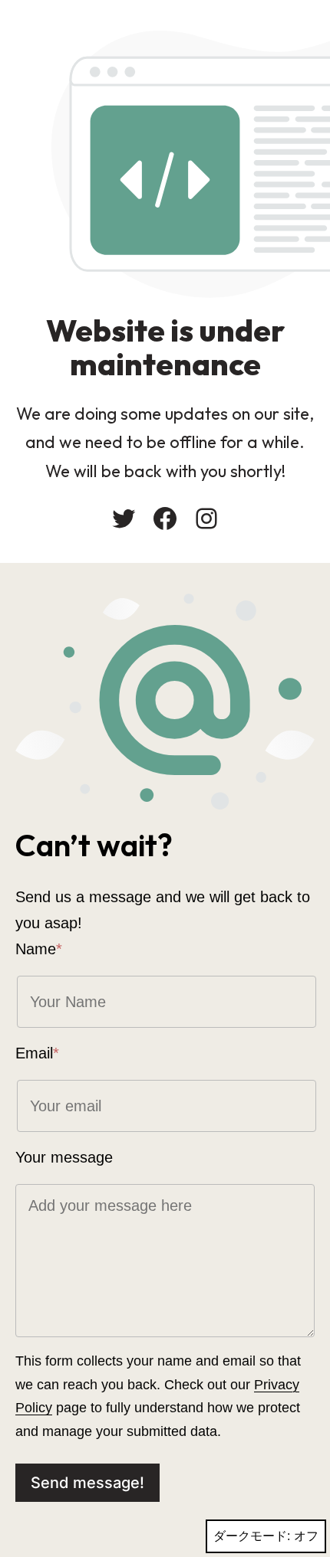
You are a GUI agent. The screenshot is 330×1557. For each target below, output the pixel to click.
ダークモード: (251, 1535)
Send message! (87, 1483)
